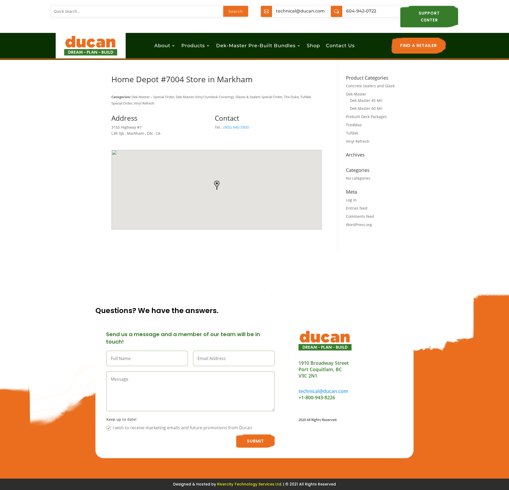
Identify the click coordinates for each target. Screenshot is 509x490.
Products (193, 46)
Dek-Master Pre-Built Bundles (256, 46)
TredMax (354, 124)
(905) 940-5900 (236, 127)
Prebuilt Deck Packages (366, 116)
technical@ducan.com (300, 11)
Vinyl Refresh (357, 141)
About (162, 46)
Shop (313, 46)
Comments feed (360, 216)
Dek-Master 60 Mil (366, 108)
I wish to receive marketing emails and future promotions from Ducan (182, 428)
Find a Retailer (418, 45)
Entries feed (356, 208)
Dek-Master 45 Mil (366, 100)
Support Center (429, 16)
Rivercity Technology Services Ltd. (249, 484)
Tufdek (352, 133)
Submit (255, 441)
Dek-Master (356, 94)
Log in (351, 199)
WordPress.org (359, 224)
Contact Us (340, 46)
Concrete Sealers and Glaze (370, 85)
